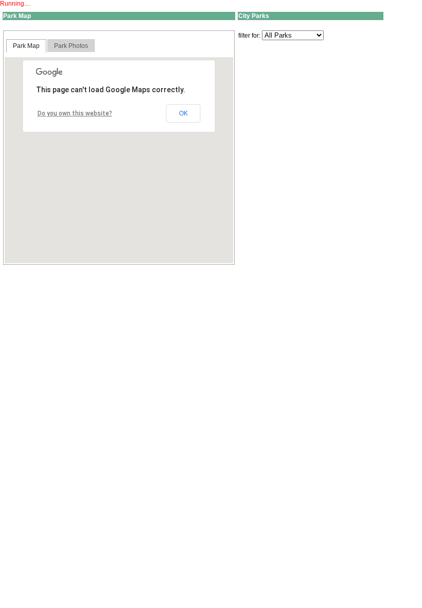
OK (183, 113)
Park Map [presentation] (26, 45)
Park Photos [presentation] (71, 45)
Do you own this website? (75, 113)
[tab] (26, 46)
